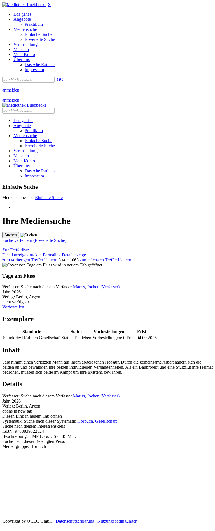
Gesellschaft (106, 421)
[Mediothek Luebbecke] (24, 4)
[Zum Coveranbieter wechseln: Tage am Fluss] (27, 265)
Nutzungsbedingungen (117, 521)
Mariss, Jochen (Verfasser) (96, 286)
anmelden (10, 90)
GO (60, 79)
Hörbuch (85, 421)
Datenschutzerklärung (75, 521)
